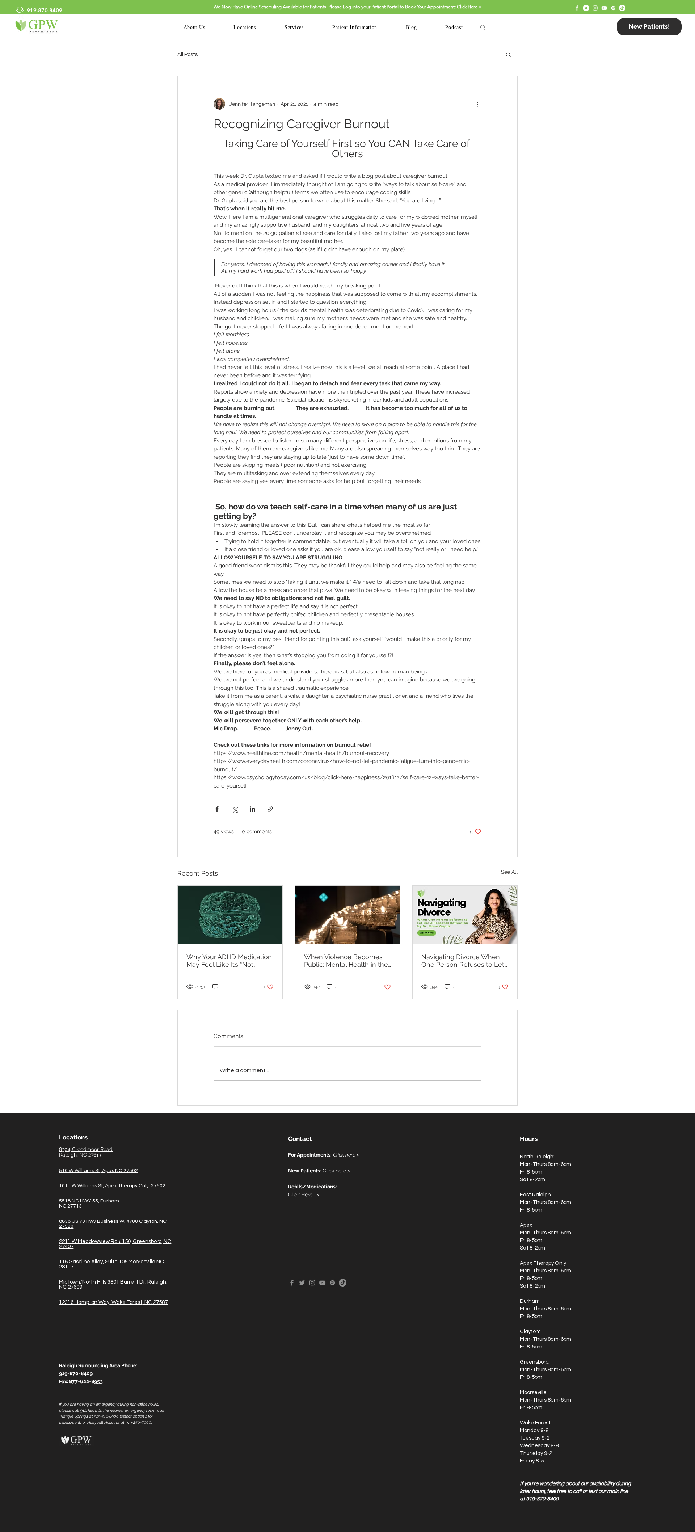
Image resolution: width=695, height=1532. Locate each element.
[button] (347, 658)
